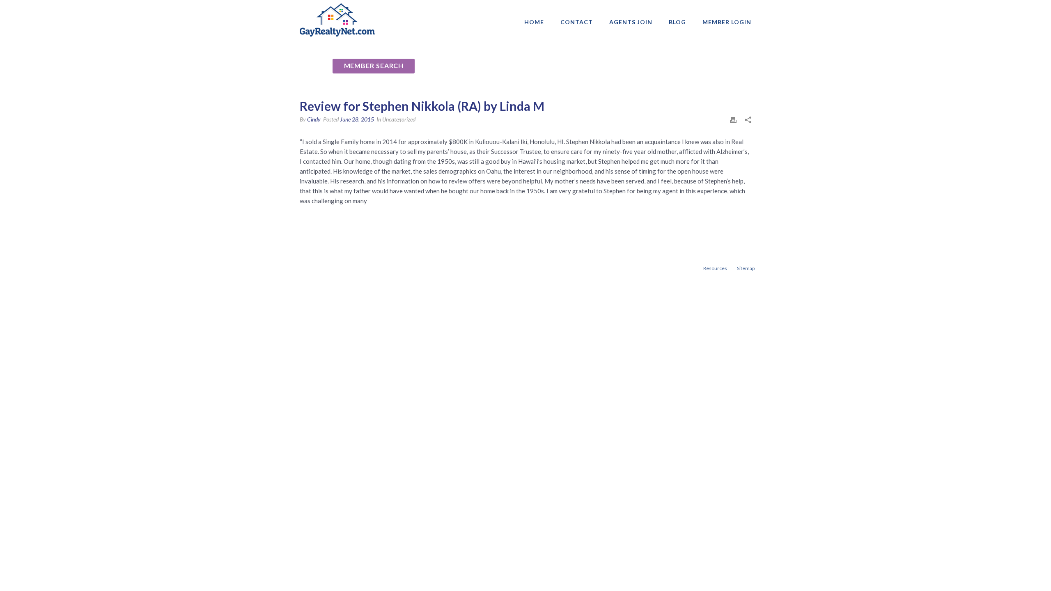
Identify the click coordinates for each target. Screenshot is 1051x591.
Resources (715, 268)
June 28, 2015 (357, 119)
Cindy (314, 119)
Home (534, 21)
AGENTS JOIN (630, 21)
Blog (677, 21)
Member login (726, 21)
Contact (576, 21)
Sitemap (746, 268)
